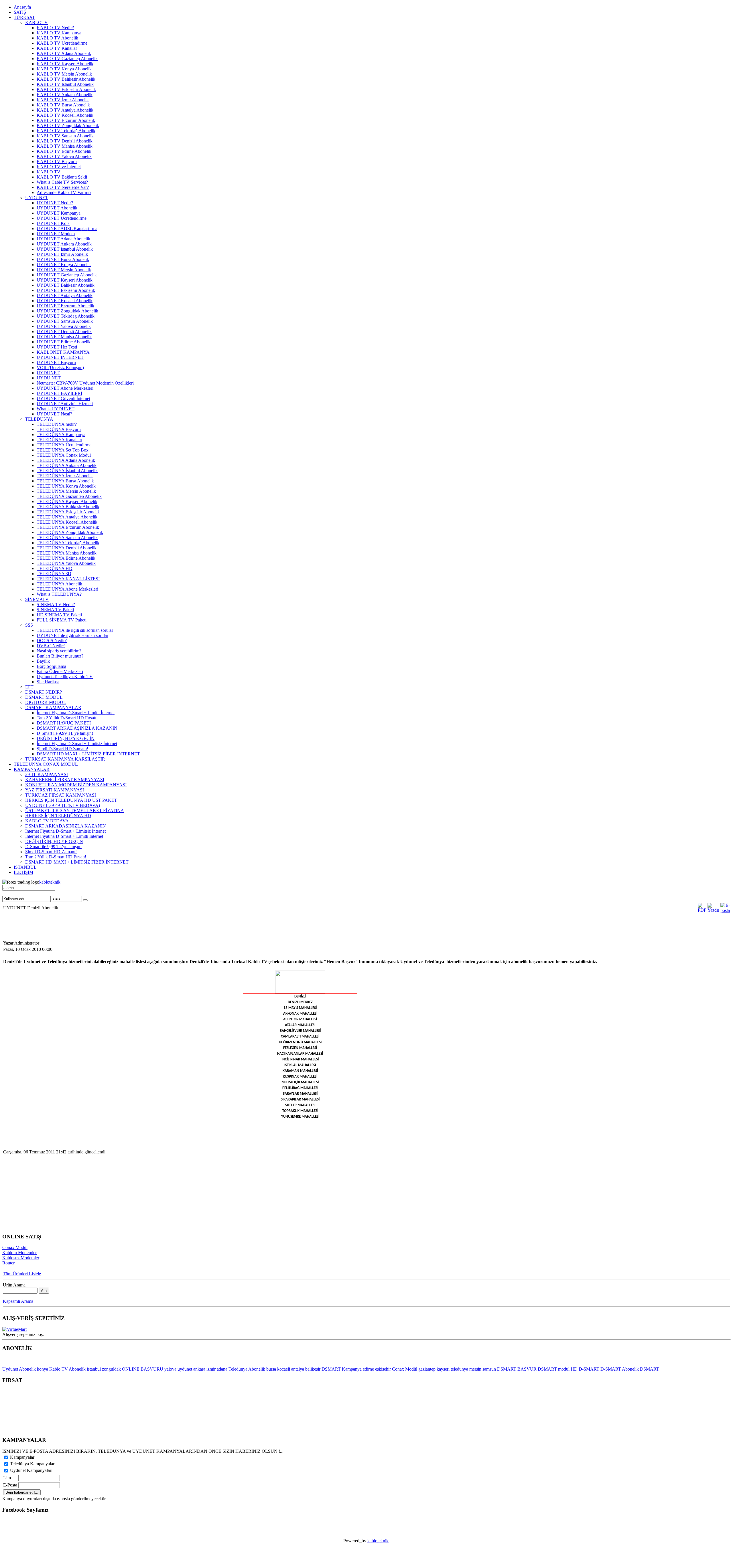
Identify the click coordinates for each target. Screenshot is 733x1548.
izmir (211, 1369)
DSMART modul (554, 1369)
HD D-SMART (585, 1369)
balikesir (312, 1369)
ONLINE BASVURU (142, 1369)
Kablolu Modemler (19, 1252)
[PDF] (702, 910)
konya (42, 1369)
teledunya (459, 1369)
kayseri (443, 1369)
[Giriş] (85, 900)
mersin (475, 1369)
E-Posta (10, 1484)
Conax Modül (14, 1247)
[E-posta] (725, 910)
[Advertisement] (106, 927)
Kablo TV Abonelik (67, 1369)
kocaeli (283, 1369)
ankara (199, 1369)
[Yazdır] (713, 910)
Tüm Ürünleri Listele (22, 1273)
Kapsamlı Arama (18, 1301)
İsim (7, 1477)
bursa (271, 1369)
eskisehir (383, 1369)
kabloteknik (49, 882)
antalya (297, 1369)
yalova (170, 1369)
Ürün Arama (14, 1284)
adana (222, 1369)
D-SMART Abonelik (619, 1369)
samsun (489, 1369)
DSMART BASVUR (517, 1369)
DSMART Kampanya (342, 1369)
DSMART (649, 1369)
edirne (368, 1369)
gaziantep (427, 1369)
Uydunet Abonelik (19, 1369)
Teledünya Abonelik (246, 1369)
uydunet (185, 1369)
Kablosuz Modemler (20, 1257)
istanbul (94, 1369)
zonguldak (111, 1369)
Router (8, 1262)
